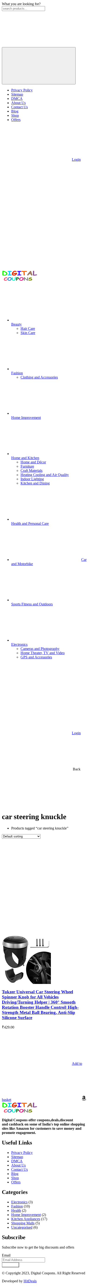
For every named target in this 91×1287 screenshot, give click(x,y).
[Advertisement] (45, 886)
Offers (16, 120)
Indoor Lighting (32, 479)
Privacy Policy (22, 90)
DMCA (17, 99)
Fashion (17, 1206)
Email (6, 1255)
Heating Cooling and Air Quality (45, 475)
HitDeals (30, 1281)
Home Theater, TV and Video (43, 653)
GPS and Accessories (36, 657)
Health (16, 1210)
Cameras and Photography (40, 649)
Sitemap (17, 94)
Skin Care (28, 333)
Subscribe (10, 1265)
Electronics (19, 1202)
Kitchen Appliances (25, 1219)
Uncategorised (21, 1227)
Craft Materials (31, 471)
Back (76, 769)
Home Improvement (26, 1215)
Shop (15, 115)
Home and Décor (33, 462)
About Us (18, 103)
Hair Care (28, 328)
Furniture (27, 466)
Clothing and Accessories (39, 377)
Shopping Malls (23, 1223)
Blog (14, 111)
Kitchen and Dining (35, 483)
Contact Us (19, 107)
